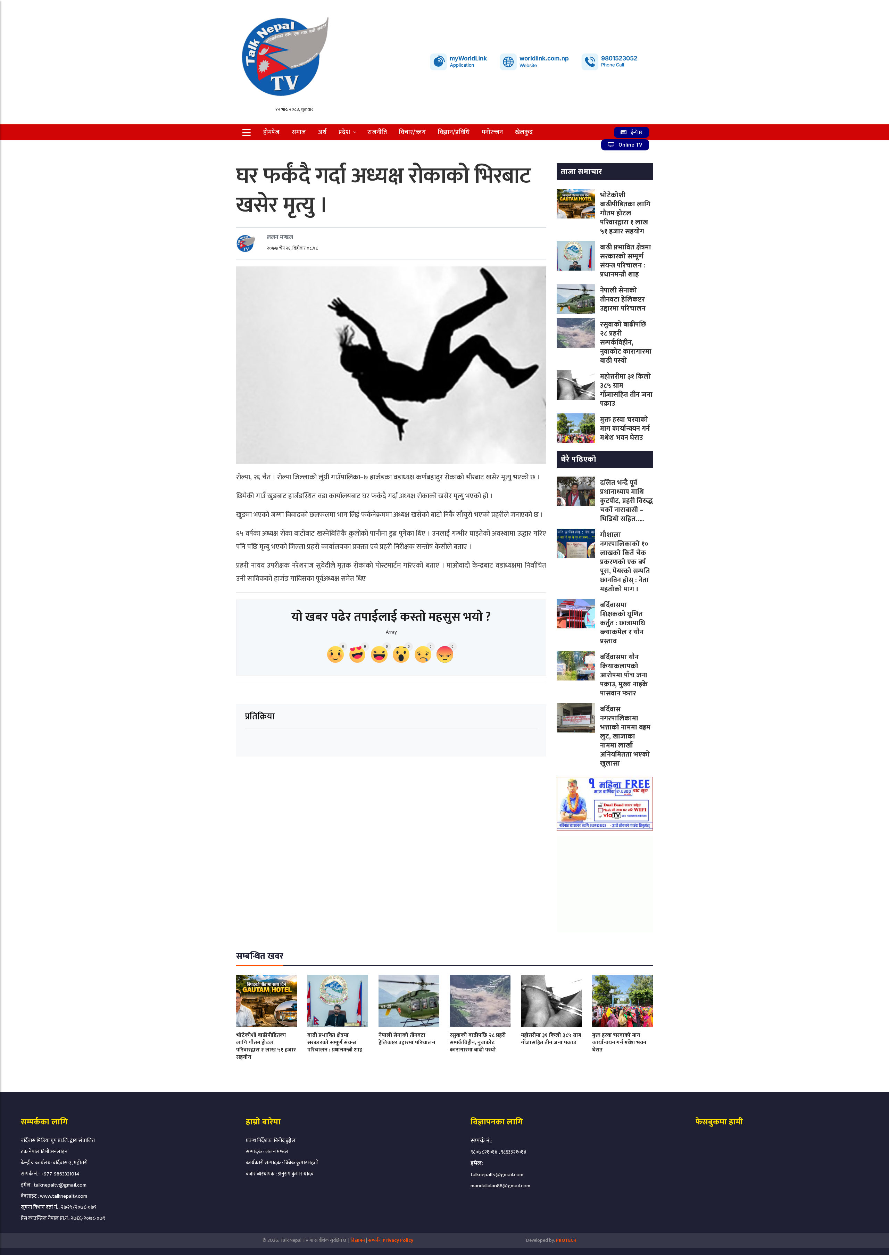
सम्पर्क (374, 1240)
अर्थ (322, 132)
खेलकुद (524, 132)
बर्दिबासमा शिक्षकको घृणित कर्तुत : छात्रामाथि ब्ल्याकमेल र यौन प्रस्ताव (622, 623)
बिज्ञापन (357, 1240)
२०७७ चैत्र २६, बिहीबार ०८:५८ (292, 248)
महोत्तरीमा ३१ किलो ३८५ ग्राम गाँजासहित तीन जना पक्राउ (626, 390)
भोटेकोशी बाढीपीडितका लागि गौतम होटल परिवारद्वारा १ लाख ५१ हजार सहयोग (625, 213)
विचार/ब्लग (412, 132)
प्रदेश (344, 132)
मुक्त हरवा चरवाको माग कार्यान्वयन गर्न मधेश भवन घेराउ (625, 429)
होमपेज (271, 132)
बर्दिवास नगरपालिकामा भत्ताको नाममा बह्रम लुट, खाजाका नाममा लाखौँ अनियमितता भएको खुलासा (625, 736)
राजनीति (377, 132)
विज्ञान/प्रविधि (454, 132)
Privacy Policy (398, 1240)
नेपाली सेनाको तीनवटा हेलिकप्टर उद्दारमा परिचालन (623, 299)
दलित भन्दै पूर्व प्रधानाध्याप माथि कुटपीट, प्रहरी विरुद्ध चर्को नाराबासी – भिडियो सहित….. (626, 501)
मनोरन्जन (492, 132)
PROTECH (566, 1240)
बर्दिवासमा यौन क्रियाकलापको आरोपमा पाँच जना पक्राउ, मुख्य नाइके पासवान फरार (624, 675)
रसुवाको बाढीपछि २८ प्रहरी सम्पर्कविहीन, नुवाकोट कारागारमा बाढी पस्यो (625, 342)
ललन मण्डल (280, 237)
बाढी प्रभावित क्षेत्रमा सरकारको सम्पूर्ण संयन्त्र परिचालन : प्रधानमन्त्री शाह (625, 260)
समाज (299, 132)
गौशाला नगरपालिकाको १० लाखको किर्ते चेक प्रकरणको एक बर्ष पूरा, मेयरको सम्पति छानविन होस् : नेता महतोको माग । (625, 562)
